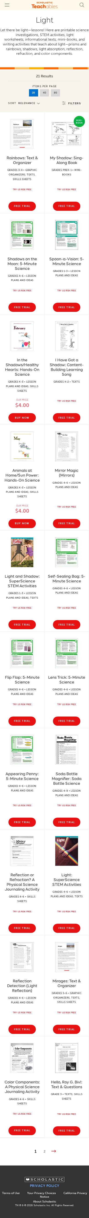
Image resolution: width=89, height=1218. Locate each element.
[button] (25, 103)
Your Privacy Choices (41, 1193)
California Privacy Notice (63, 1194)
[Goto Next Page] (53, 1152)
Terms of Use (11, 1193)
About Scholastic (44, 1201)
